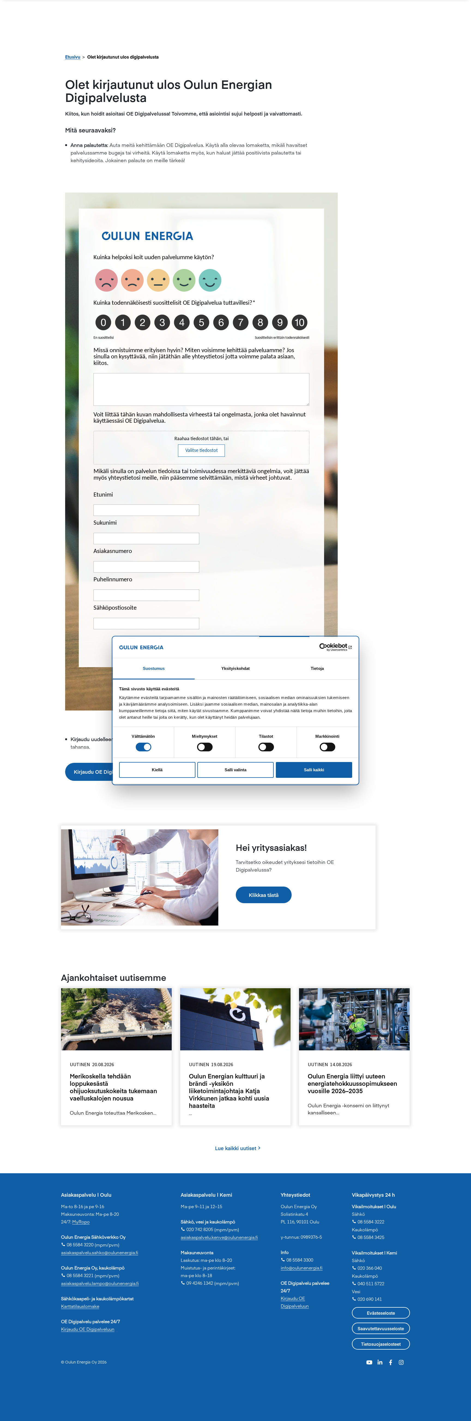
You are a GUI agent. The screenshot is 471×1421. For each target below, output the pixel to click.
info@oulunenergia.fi (301, 1268)
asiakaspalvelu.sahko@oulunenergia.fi (99, 1252)
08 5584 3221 (77, 1275)
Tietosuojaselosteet (381, 1344)
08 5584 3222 (368, 1222)
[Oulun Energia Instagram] (401, 1361)
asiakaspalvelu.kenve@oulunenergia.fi (219, 1237)
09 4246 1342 (197, 1283)
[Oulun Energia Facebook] (391, 1361)
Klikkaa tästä (264, 894)
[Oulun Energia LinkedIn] (380, 1361)
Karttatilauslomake (80, 1306)
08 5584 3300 (297, 1260)
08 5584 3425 (368, 1237)
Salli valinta (235, 769)
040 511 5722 (368, 1283)
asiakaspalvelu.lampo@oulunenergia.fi (100, 1283)
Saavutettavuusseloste (381, 1328)
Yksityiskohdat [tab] (235, 668)
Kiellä (157, 769)
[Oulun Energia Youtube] (370, 1361)
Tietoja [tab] (317, 668)
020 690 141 (367, 1299)
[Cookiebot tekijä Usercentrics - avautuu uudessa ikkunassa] (328, 647)
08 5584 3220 (77, 1244)
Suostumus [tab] (154, 668)
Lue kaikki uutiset (235, 1148)
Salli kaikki (314, 769)
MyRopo (81, 1222)
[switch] (205, 747)
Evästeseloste (381, 1313)
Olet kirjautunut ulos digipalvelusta (123, 57)
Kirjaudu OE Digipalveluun (105, 771)
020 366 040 (367, 1268)
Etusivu (72, 57)
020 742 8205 (197, 1229)
